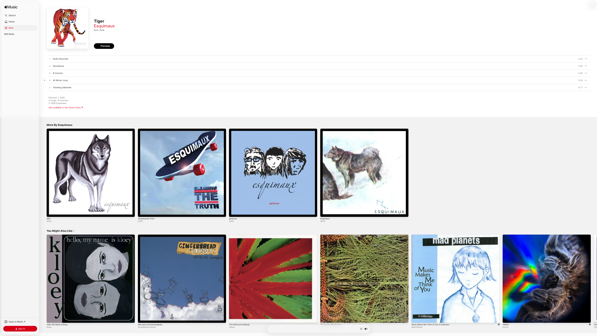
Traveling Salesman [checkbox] (62, 87)
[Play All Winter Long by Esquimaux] (50, 80)
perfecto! (233, 130)
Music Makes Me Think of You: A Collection (433, 236)
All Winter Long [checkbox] (60, 80)
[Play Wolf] (50, 213)
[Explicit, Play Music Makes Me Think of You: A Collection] (415, 318)
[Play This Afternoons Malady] (233, 318)
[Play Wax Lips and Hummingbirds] (141, 318)
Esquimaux (104, 25)
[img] (11, 7)
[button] (20, 15)
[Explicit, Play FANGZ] (506, 318)
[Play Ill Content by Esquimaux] (50, 73)
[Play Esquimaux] (324, 213)
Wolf (49, 130)
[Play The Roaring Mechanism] (324, 318)
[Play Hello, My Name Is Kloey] (50, 318)
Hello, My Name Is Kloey (58, 236)
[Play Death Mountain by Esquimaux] (50, 59)
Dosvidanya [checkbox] (58, 66)
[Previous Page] (43, 279)
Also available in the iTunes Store (65, 107)
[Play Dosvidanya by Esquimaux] (50, 66)
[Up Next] (361, 329)
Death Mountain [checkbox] (60, 59)
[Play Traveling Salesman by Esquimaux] (50, 87)
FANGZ (506, 236)
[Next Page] (594, 279)
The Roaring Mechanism (332, 236)
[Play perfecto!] (233, 213)
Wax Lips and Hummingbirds (151, 236)
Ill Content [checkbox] (58, 73)
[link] (61, 231)
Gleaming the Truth (147, 130)
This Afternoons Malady (240, 236)
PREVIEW (579, 59)
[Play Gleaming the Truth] (141, 213)
